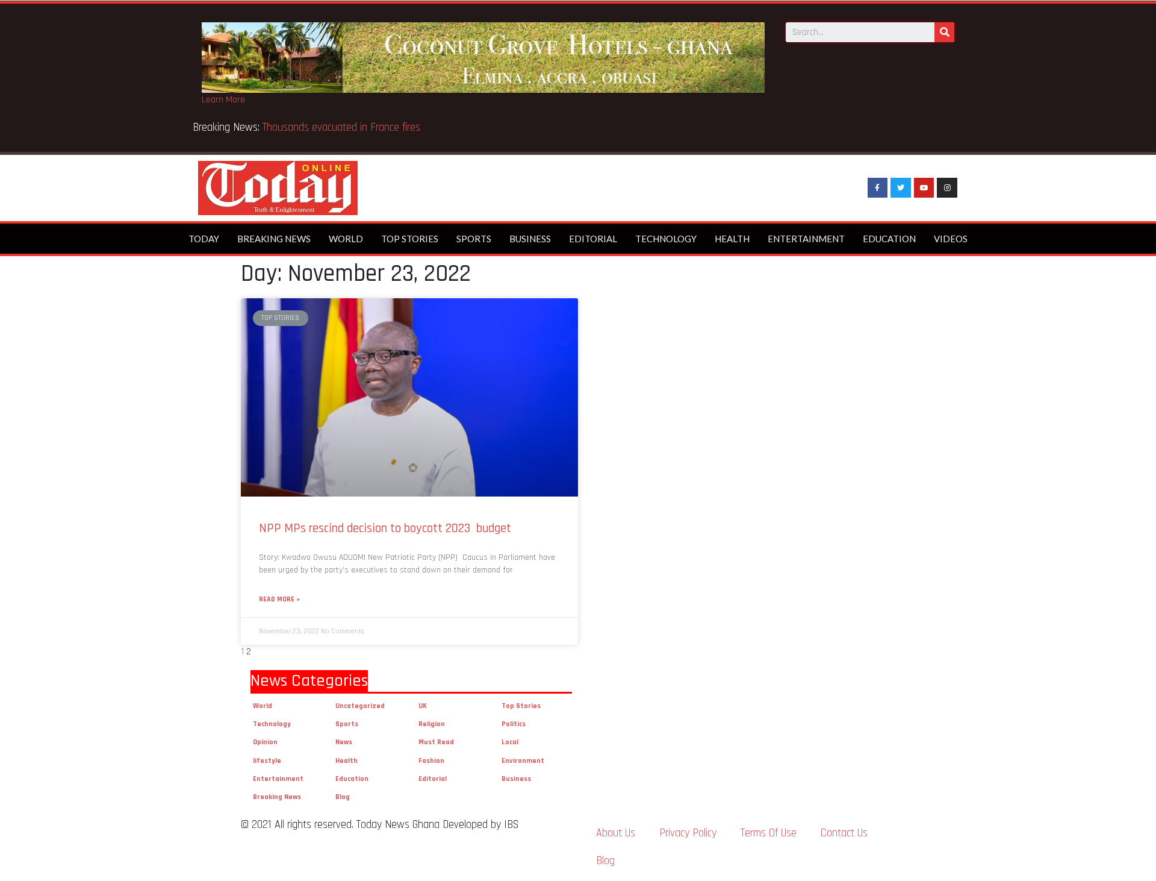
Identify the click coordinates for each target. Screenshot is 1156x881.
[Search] (944, 32)
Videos (951, 238)
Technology (666, 238)
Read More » (279, 599)
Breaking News (274, 238)
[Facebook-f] (878, 188)
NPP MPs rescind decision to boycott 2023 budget (385, 528)
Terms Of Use (769, 833)
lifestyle (267, 760)
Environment (523, 760)
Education (889, 238)
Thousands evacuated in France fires (343, 127)
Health (732, 238)
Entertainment (806, 238)
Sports (473, 238)
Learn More (223, 99)
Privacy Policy (687, 833)
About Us (615, 833)
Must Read (436, 742)
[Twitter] (900, 188)
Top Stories (409, 238)
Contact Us (844, 833)
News (343, 742)
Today (203, 238)
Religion (431, 724)
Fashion (431, 760)
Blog (342, 796)
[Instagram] (947, 188)
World (346, 238)
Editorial (593, 238)
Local (510, 742)
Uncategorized (360, 705)
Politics (514, 724)
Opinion (265, 742)
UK (422, 705)
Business (530, 238)
